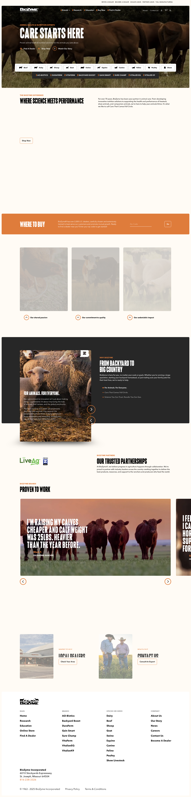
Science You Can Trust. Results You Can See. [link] (123, 397)
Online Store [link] (27, 731)
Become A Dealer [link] (161, 741)
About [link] (145, 10)
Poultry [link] (154, 68)
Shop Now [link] (26, 141)
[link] (29, 10)
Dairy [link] (41, 68)
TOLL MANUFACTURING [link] (164, 2)
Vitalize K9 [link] (150, 75)
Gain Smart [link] (105, 75)
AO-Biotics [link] (42, 75)
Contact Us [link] (154, 10)
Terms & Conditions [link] (95, 789)
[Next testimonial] (168, 581)
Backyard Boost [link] (71, 721)
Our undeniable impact (144, 317)
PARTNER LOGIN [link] (148, 2)
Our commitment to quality (93, 317)
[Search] (170, 10)
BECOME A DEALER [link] (122, 2)
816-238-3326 (28, 779)
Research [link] (77, 10)
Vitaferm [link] (70, 75)
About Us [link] (156, 716)
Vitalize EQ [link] (135, 75)
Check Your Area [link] (68, 661)
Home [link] (23, 716)
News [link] (154, 726)
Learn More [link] (31, 424)
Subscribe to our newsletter (35, 613)
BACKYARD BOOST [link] (87, 75)
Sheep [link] (56, 68)
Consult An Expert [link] (147, 661)
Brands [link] (65, 10)
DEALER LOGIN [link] (135, 2)
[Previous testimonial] (23, 581)
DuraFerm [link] (67, 726)
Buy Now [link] (101, 10)
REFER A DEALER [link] (108, 2)
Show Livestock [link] (116, 760)
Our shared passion (38, 317)
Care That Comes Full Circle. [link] (116, 392)
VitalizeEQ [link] (68, 745)
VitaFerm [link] (67, 741)
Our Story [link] (156, 721)
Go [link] (168, 224)
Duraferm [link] (57, 75)
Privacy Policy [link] (72, 789)
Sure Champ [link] (120, 75)
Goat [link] (72, 68)
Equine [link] (104, 68)
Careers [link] (155, 731)
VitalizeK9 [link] (68, 751)
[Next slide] (91, 409)
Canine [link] (122, 68)
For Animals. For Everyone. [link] (116, 388)
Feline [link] (138, 68)
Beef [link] (25, 68)
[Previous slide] (91, 420)
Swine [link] (88, 68)
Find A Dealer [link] (115, 10)
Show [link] (169, 68)
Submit (166, 613)
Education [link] (90, 10)
